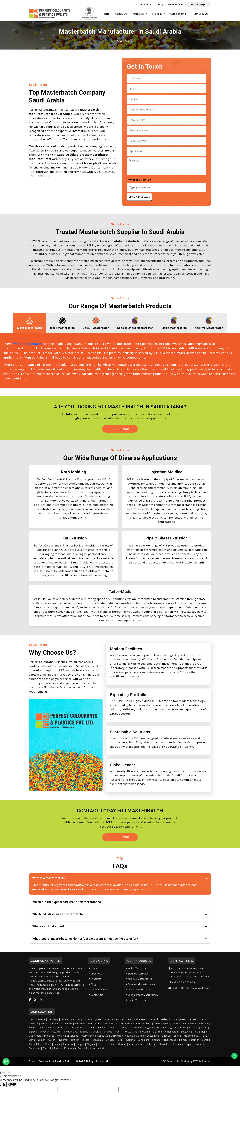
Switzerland (70, 1031)
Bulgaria (185, 1031)
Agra (189, 1044)
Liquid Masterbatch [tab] (174, 327)
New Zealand (129, 1031)
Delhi (120, 1039)
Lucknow (68, 1044)
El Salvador (73, 1035)
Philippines (179, 1019)
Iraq (117, 1031)
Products (96, 978)
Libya (32, 1039)
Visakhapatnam (137, 1044)
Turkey (176, 1023)
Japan (98, 1019)
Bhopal (122, 1044)
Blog (161, 4)
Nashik (198, 1044)
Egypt (32, 1031)
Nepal (204, 1031)
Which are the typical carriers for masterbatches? (67, 902)
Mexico (45, 1023)
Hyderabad (170, 1039)
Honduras (102, 1035)
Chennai (156, 1039)
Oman (60, 1035)
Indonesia (139, 1019)
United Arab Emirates (128, 1023)
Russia (89, 1019)
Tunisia (95, 1031)
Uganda (173, 1027)
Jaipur (57, 1044)
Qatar (51, 1039)
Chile (195, 1027)
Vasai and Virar (98, 1048)
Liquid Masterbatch (138, 1000)
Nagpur (91, 1044)
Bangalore (143, 1039)
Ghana (177, 1035)
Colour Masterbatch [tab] (96, 327)
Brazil (55, 1023)
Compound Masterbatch (141, 984)
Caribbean (43, 1031)
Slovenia (145, 1031)
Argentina (66, 1023)
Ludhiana (178, 1044)
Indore (101, 1044)
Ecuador (57, 1031)
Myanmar (63, 1039)
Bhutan (75, 1039)
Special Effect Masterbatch (143, 994)
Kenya (125, 1027)
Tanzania (107, 1031)
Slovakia (157, 1031)
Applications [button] (178, 14)
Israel (204, 1027)
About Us (121, 14)
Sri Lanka (80, 1023)
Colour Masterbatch (139, 989)
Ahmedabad (35, 1044)
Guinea (140, 1035)
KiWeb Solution (202, 1061)
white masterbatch (27, 344)
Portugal (185, 1027)
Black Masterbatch (138, 973)
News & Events (177, 4)
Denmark (113, 1027)
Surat (205, 1039)
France (65, 1019)
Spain (166, 1023)
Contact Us (200, 14)
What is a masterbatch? (48, 878)
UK (73, 1019)
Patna (152, 1044)
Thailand (153, 1019)
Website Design (179, 1061)
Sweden (50, 1027)
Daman (195, 1039)
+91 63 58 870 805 (183, 982)
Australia (126, 1019)
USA (31, 1019)
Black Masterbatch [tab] (62, 327)
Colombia (136, 1027)
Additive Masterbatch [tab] (209, 327)
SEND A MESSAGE (139, 196)
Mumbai (183, 1039)
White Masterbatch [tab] (29, 327)
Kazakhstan (171, 1031)
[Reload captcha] (149, 180)
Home (105, 14)
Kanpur (80, 1044)
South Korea (111, 1019)
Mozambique (191, 1035)
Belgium (109, 1023)
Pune (48, 1044)
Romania (161, 1027)
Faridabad (34, 1048)
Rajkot (57, 1048)
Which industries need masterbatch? (57, 914)
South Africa (36, 1027)
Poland (147, 1023)
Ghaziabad (164, 1044)
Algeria (149, 1027)
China (157, 1023)
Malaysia (166, 1019)
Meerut (47, 1048)
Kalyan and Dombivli (75, 1048)
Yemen (42, 1039)
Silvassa (110, 1039)
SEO (163, 1061)
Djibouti (166, 1035)
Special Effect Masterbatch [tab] (135, 327)
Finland (101, 1027)
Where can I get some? (48, 926)
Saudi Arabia (77, 1027)
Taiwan (91, 1027)
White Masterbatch (138, 968)
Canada (40, 1019)
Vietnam (193, 1019)
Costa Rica (153, 1035)
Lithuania (97, 1039)
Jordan (86, 1039)
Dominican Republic (122, 1035)
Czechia (203, 1023)
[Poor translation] (12, 1084)
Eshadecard (147, 4)
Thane (111, 1044)
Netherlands (189, 1023)
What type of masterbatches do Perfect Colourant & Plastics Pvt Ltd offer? (85, 938)
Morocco (49, 1035)
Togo (204, 1035)
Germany (53, 1019)
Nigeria (84, 1031)
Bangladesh (94, 1023)
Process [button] (157, 14)
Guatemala (35, 1035)
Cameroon (88, 1035)
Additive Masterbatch (140, 978)
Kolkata (130, 1039)
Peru (195, 1031)
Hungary (62, 1027)
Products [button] (138, 14)
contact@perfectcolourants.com (191, 988)
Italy (80, 1019)
